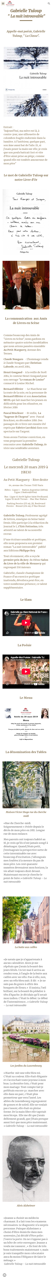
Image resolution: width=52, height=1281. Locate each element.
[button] (3, 3)
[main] (26, 14)
